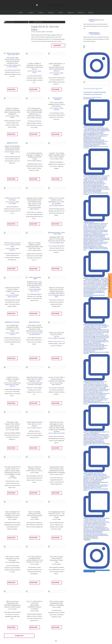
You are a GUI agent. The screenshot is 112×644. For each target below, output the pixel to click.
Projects (40, 12)
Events (61, 12)
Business (57, 242)
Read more (58, 45)
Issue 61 (39, 31)
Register (91, 12)
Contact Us (81, 12)
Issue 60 (13, 116)
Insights (12, 151)
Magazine (71, 12)
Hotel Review (13, 65)
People (31, 12)
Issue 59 (13, 333)
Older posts (19, 635)
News (21, 12)
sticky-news (49, 31)
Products (51, 12)
